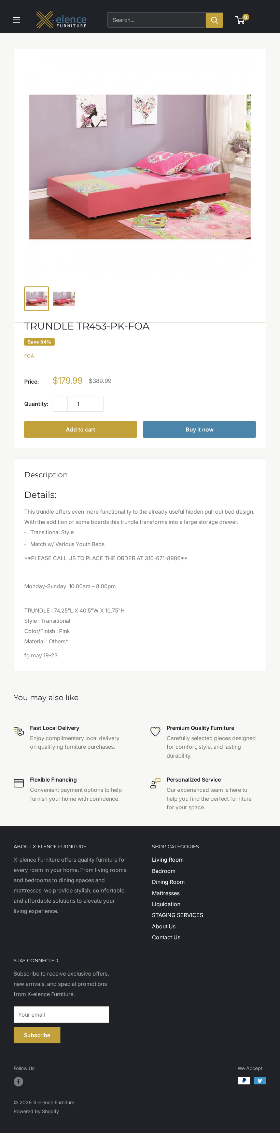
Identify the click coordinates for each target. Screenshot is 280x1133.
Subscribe (37, 1035)
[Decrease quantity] (60, 404)
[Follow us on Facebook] (18, 1081)
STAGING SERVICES (177, 915)
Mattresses (166, 893)
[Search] (214, 20)
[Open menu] (16, 20)
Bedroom (164, 870)
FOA (29, 356)
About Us (164, 926)
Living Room (168, 859)
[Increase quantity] (96, 404)
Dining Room (168, 881)
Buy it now (199, 429)
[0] (240, 20)
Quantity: (36, 403)
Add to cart (80, 429)
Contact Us (166, 937)
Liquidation (166, 904)
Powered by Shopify (36, 1111)
